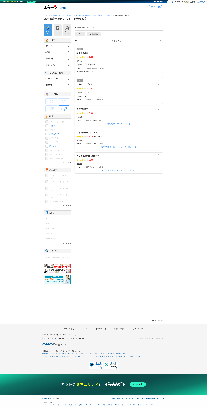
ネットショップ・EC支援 (65, 405)
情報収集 (117, 405)
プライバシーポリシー (67, 335)
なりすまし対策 (120, 356)
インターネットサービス (49, 405)
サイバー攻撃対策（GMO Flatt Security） (103, 356)
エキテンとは (69, 329)
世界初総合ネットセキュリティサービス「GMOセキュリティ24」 (60, 353)
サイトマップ (138, 329)
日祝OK (80, 65)
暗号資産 (132, 405)
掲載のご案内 (119, 329)
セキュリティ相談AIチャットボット (117, 353)
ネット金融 (125, 405)
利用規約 (45, 335)
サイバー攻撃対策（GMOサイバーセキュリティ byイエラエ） (72, 356)
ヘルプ (85, 329)
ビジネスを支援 (78, 405)
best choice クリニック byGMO (52, 338)
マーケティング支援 (99, 405)
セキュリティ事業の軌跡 (134, 356)
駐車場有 (80, 96)
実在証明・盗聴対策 (47, 356)
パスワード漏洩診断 (85, 353)
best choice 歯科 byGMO (75, 338)
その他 (151, 405)
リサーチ (110, 405)
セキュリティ (88, 405)
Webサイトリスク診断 (100, 353)
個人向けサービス (142, 405)
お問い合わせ (101, 329)
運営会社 (53, 335)
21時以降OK (91, 65)
